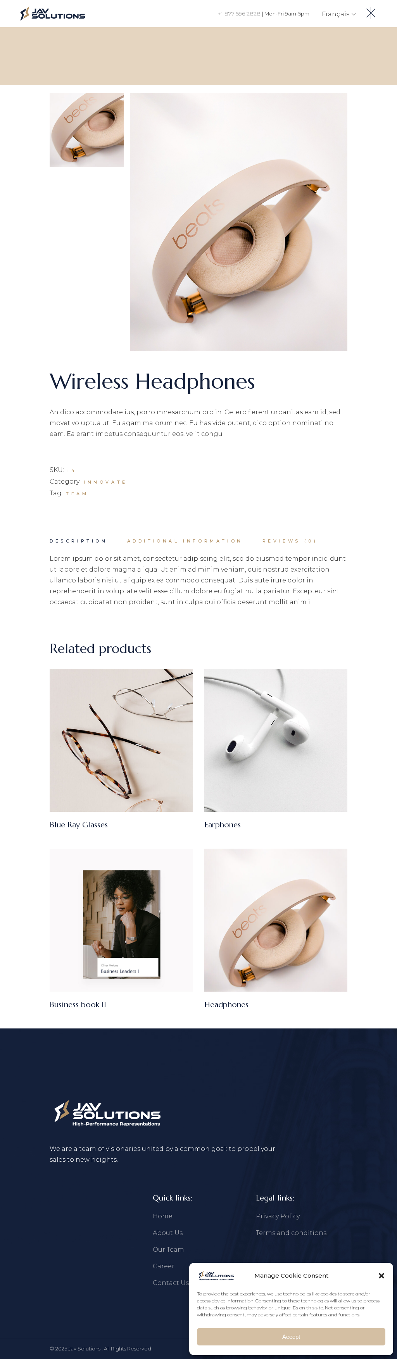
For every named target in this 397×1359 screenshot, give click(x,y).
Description (79, 541)
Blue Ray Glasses (79, 825)
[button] (381, 1276)
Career (163, 1266)
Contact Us (171, 1283)
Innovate (106, 482)
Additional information (185, 541)
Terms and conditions (291, 1233)
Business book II (78, 1004)
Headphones (226, 1004)
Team (77, 493)
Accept (291, 1336)
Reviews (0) (290, 541)
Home (163, 1216)
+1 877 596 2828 (239, 13)
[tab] (79, 541)
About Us (168, 1233)
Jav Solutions (85, 1348)
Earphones (222, 825)
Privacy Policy (278, 1216)
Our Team (168, 1249)
